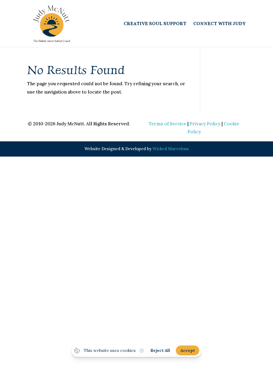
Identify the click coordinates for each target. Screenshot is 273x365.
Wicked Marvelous (170, 148)
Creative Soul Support (155, 24)
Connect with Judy (219, 24)
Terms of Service (167, 124)
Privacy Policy (205, 124)
